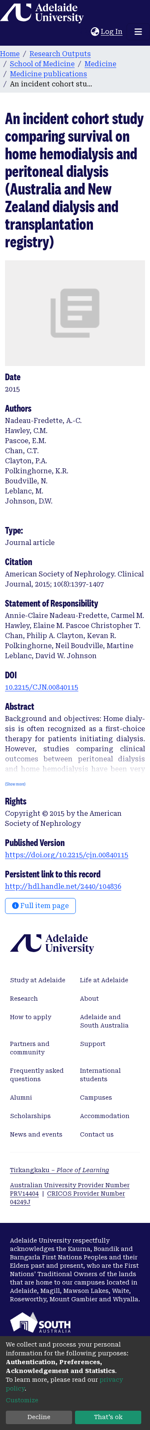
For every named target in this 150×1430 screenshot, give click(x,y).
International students (100, 1074)
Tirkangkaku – (59, 1170)
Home (10, 54)
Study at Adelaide (37, 980)
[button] (95, 32)
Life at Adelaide (104, 980)
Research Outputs (60, 54)
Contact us (97, 1134)
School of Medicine (42, 64)
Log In (112, 32)
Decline (39, 1417)
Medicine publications (48, 74)
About (89, 998)
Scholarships (30, 1116)
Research (24, 998)
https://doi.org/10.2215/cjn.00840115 (66, 855)
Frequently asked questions (37, 1074)
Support (92, 1044)
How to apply (30, 1017)
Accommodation (105, 1116)
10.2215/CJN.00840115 (41, 687)
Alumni (21, 1097)
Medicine (100, 64)
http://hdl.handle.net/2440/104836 (63, 886)
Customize (22, 1400)
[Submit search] (84, 32)
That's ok (108, 1417)
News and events (36, 1134)
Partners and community (30, 1048)
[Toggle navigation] (138, 31)
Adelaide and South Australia (104, 1021)
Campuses (96, 1097)
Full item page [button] (44, 906)
